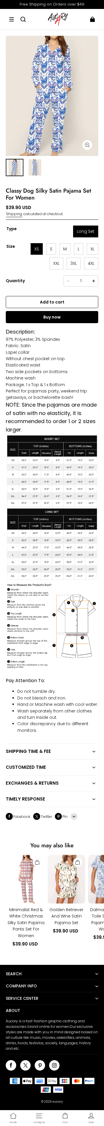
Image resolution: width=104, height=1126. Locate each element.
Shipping (14, 213)
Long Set (85, 231)
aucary (57, 1101)
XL (92, 249)
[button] (11, 19)
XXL (56, 263)
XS (36, 249)
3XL (73, 263)
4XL (91, 263)
